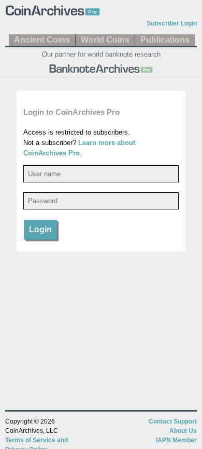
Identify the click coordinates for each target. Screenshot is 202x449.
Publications (165, 39)
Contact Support (173, 421)
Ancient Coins (42, 39)
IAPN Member (176, 440)
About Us (183, 430)
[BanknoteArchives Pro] (101, 67)
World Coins (105, 39)
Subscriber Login (172, 23)
